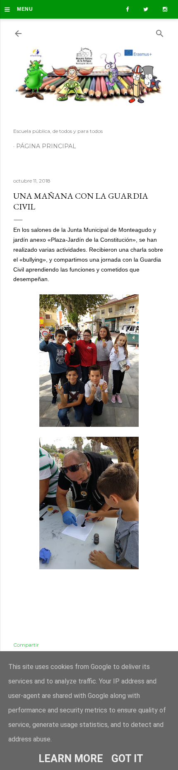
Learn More (70, 759)
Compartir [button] (26, 645)
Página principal (46, 146)
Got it (127, 759)
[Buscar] (160, 32)
